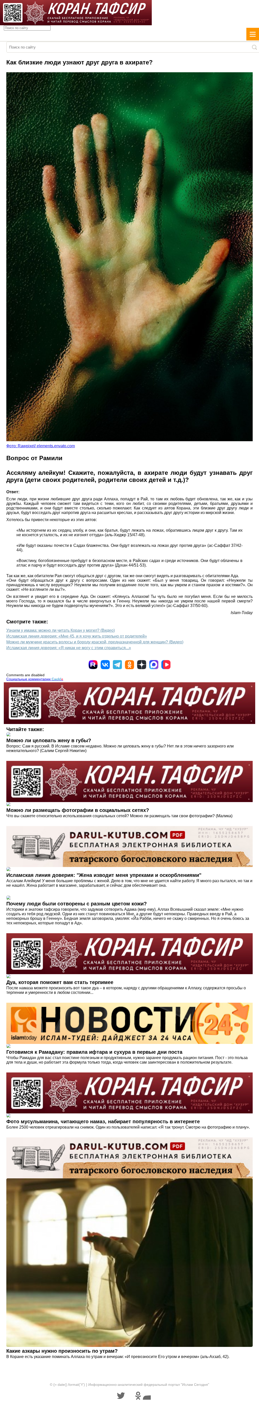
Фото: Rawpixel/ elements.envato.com (40, 446)
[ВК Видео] (165, 664)
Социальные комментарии (34, 679)
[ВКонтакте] (105, 664)
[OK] (129, 664)
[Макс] (153, 664)
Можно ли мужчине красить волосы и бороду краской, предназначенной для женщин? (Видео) (94, 642)
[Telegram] (117, 664)
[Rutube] (93, 664)
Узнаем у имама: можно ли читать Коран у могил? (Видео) (60, 630)
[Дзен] (141, 664)
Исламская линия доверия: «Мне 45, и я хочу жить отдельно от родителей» (76, 636)
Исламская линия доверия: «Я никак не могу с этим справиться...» (68, 648)
